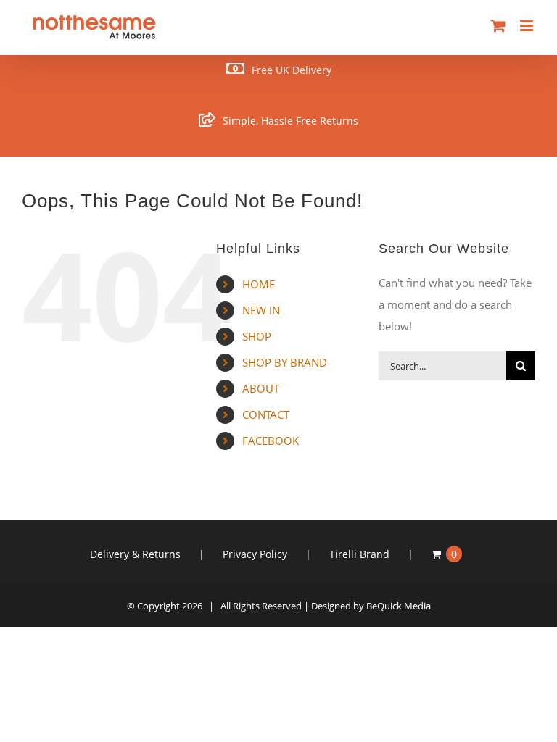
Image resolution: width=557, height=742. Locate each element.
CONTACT (265, 414)
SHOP (256, 336)
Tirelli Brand (359, 554)
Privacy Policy (255, 554)
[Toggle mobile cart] (498, 25)
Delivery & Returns (135, 554)
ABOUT (260, 388)
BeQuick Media (398, 605)
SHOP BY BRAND (284, 362)
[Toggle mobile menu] (527, 25)
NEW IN (261, 310)
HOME (258, 284)
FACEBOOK (270, 440)
